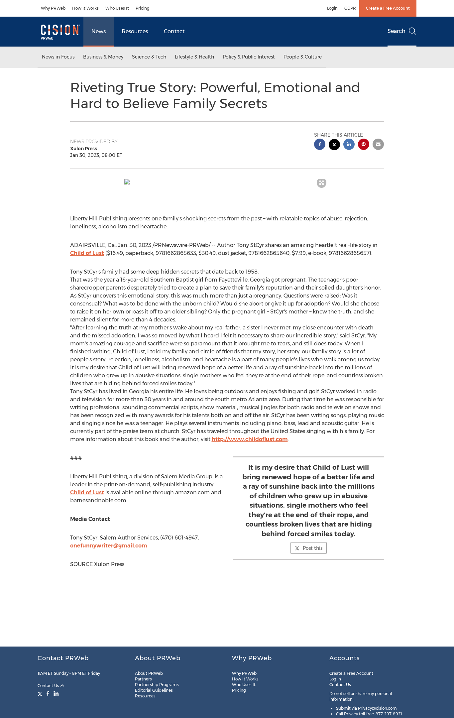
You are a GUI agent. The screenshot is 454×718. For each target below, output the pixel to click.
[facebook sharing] (319, 145)
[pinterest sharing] (363, 145)
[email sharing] (378, 145)
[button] (227, 181)
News (98, 31)
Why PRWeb (53, 8)
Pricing (143, 8)
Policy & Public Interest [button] (249, 57)
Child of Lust (87, 253)
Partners (143, 678)
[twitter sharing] (334, 145)
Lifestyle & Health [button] (194, 57)
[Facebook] (48, 693)
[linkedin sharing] (349, 145)
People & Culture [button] (303, 57)
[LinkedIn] (56, 693)
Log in (335, 678)
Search (396, 31)
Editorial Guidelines (154, 690)
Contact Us (49, 685)
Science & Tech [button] (149, 57)
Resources (135, 31)
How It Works (85, 8)
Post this (312, 548)
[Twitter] (41, 693)
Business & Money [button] (103, 57)
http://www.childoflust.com (250, 439)
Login (332, 8)
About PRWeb (149, 673)
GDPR (350, 8)
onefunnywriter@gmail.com (108, 545)
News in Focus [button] (58, 57)
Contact (174, 31)
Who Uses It (117, 8)
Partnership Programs (157, 684)
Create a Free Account (388, 8)
